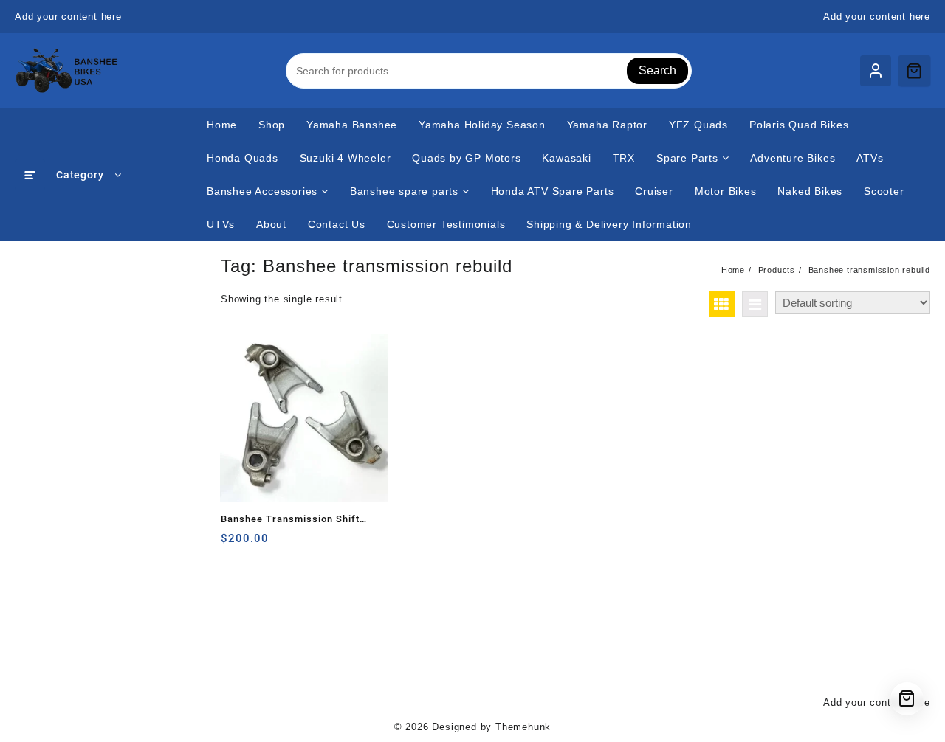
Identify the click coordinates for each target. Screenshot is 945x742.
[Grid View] (722, 304)
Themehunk (523, 726)
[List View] (755, 304)
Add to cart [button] (234, 544)
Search (657, 70)
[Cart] (914, 71)
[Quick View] (262, 544)
